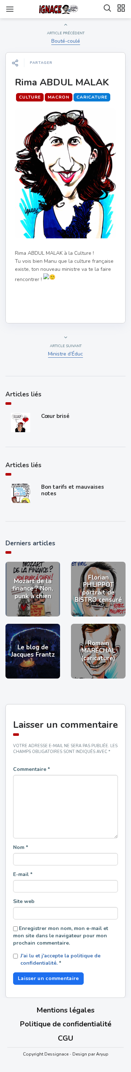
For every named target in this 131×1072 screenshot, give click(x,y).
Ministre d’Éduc (65, 353)
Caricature (91, 97)
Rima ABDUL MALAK (62, 82)
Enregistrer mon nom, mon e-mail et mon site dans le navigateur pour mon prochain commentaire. (60, 935)
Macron (59, 97)
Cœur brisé (55, 416)
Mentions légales (65, 1010)
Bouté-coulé (65, 41)
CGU (65, 1038)
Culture (30, 97)
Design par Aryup (90, 1054)
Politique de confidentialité (65, 1024)
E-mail (22, 874)
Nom (20, 847)
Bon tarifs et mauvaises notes (72, 490)
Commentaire (31, 769)
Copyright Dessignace (45, 1054)
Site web (24, 901)
